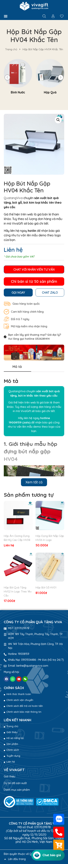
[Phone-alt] (59, 832)
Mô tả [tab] (17, 366)
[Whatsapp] (12, 679)
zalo (26, 422)
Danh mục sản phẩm (17, 789)
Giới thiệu (9, 776)
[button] (5, 16)
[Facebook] (6, 679)
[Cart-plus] (59, 845)
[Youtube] (19, 679)
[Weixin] (25, 679)
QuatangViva (13, 198)
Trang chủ (11, 49)
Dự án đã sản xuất (15, 783)
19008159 (15, 422)
